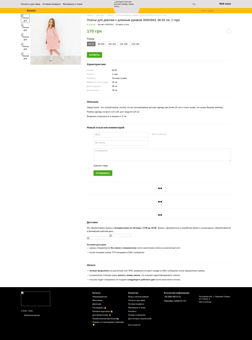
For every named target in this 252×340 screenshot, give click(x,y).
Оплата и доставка (30, 4)
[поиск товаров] (198, 10)
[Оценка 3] (122, 165)
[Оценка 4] (126, 165)
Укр (194, 4)
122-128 (123, 44)
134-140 (135, 44)
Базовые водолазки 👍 (102, 311)
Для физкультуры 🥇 (101, 315)
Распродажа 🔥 (99, 308)
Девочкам (96, 304)
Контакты (132, 311)
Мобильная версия (32, 315)
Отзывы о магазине (136, 315)
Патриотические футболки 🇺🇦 (105, 319)
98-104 (101, 44)
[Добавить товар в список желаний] (229, 31)
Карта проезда (205, 302)
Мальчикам (97, 300)
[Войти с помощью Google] (174, 134)
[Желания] (208, 4)
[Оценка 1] (112, 165)
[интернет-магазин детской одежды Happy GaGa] (35, 299)
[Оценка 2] (117, 165)
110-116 (112, 44)
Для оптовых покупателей (139, 319)
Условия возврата (51, 4)
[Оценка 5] (131, 165)
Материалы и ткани (72, 4)
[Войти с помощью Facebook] (170, 134)
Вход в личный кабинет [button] (138, 297)
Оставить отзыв (122, 25)
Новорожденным (99, 297)
